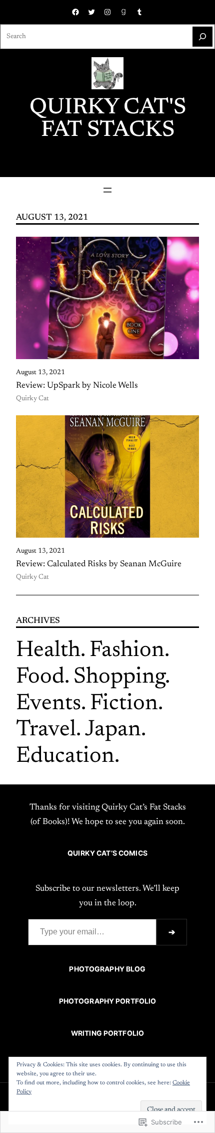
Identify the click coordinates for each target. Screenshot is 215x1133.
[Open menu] (108, 190)
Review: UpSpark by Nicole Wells (77, 385)
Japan (113, 730)
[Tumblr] (140, 12)
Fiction (124, 704)
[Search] (202, 37)
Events (48, 704)
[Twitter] (92, 12)
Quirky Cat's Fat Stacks (108, 119)
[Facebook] (76, 12)
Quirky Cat (32, 398)
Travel (46, 730)
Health (48, 650)
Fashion (127, 650)
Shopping (119, 677)
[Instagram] (108, 12)
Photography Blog (107, 969)
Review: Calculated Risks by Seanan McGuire (99, 564)
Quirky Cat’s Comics (108, 853)
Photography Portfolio (107, 1001)
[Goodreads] (124, 12)
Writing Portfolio (107, 1033)
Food (40, 677)
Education (65, 756)
